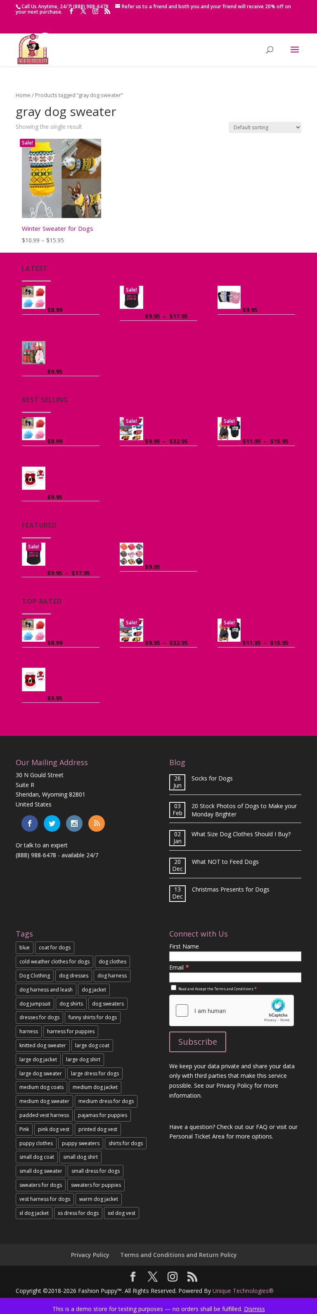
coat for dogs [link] (55, 947)
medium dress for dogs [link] (106, 1101)
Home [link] (23, 95)
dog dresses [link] (73, 975)
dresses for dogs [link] (39, 1017)
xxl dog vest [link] (121, 1213)
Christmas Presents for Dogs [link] (231, 889)
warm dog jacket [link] (98, 1199)
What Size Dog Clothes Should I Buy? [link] (241, 834)
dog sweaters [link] (108, 1003)
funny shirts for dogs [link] (93, 1017)
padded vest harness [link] (44, 1115)
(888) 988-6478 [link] (36, 855)
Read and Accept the (217, 988)
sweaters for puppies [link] (96, 1184)
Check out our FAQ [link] (242, 1127)
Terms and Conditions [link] (233, 988)
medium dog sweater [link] (44, 1101)
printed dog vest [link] (97, 1129)
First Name (184, 946)
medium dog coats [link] (41, 1087)
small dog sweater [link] (40, 1170)
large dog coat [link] (92, 1045)
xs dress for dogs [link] (78, 1213)
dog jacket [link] (94, 989)
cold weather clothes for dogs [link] (54, 961)
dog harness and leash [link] (46, 989)
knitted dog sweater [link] (42, 1045)
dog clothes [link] (112, 961)
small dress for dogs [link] (95, 1170)
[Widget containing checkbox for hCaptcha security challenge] (231, 1010)
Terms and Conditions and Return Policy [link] (178, 1255)
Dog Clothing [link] (34, 975)
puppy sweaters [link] (80, 1143)
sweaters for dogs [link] (40, 1184)
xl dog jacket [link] (34, 1213)
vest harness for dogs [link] (44, 1199)
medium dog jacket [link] (95, 1087)
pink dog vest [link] (53, 1129)
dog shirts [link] (71, 1003)
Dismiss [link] (254, 1309)
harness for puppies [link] (71, 1031)
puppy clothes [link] (36, 1143)
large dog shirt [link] (83, 1059)
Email (179, 967)
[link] (32, 62)
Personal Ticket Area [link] (197, 1136)
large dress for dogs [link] (95, 1073)
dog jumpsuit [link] (34, 1003)
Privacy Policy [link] (90, 1255)
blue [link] (24, 947)
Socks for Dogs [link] (212, 778)
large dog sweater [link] (40, 1073)
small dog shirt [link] (80, 1156)
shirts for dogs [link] (126, 1143)
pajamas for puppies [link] (102, 1115)
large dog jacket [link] (38, 1059)
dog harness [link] (112, 975)
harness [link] (28, 1031)
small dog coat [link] (36, 1156)
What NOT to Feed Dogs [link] (225, 862)
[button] (71, 11)
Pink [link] (24, 1129)
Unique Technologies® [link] (243, 1291)
